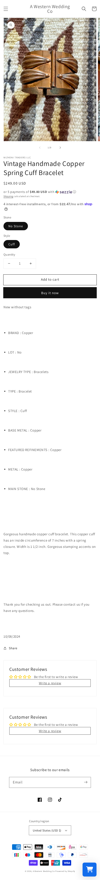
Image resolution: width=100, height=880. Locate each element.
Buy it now (50, 293)
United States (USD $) (47, 830)
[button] (6, 9)
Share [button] (13, 648)
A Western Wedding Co (44, 871)
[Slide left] (40, 148)
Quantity (9, 255)
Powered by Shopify (65, 871)
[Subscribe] (85, 782)
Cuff (11, 244)
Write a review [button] (50, 683)
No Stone (15, 226)
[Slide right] (60, 148)
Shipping (8, 196)
